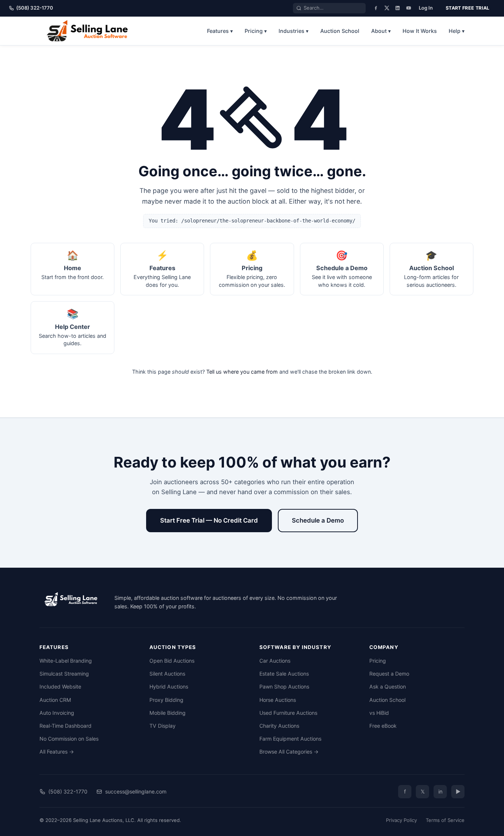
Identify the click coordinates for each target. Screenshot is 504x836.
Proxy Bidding (166, 700)
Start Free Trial (468, 8)
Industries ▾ (293, 31)
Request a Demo (389, 673)
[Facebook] (376, 8)
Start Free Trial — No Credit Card (209, 520)
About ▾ (381, 31)
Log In (426, 8)
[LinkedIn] (397, 8)
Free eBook (383, 726)
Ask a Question (387, 686)
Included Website (60, 686)
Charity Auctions (279, 726)
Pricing (377, 660)
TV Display (162, 726)
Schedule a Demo (318, 520)
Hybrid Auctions (168, 686)
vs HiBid (379, 713)
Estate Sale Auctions (284, 673)
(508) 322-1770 (34, 8)
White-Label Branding (65, 660)
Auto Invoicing (56, 713)
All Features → (56, 751)
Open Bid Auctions (171, 660)
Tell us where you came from (242, 371)
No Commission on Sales (69, 738)
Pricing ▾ (256, 31)
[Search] (298, 8)
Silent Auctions (167, 673)
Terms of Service (445, 820)
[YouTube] (408, 8)
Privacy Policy (401, 820)
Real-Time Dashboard (65, 726)
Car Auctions (274, 660)
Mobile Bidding (167, 713)
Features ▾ (220, 31)
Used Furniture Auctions (288, 713)
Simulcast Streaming (64, 673)
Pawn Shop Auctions (284, 686)
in (440, 791)
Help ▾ (457, 31)
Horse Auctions (277, 700)
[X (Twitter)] (387, 8)
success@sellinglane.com (135, 791)
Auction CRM (55, 700)
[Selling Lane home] (89, 31)
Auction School (339, 31)
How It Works (420, 31)
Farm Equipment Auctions (290, 738)
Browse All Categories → (288, 751)
